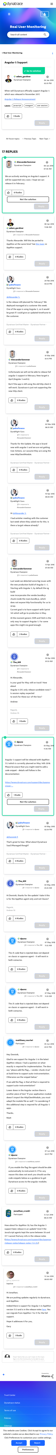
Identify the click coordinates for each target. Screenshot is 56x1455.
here (44, 1309)
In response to (27, 235)
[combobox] (28, 35)
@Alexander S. (13, 297)
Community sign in (45, 14)
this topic (40, 244)
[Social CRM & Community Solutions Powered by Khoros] (47, 1375)
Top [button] (3, 1374)
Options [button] (52, 53)
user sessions (42, 105)
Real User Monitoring (12, 53)
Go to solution (34, 71)
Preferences (28, 1449)
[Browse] (10, 14)
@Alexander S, (19, 513)
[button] (19, 1443)
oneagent (29, 105)
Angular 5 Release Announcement (20, 99)
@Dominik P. (12, 837)
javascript (17, 105)
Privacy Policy (46, 1434)
